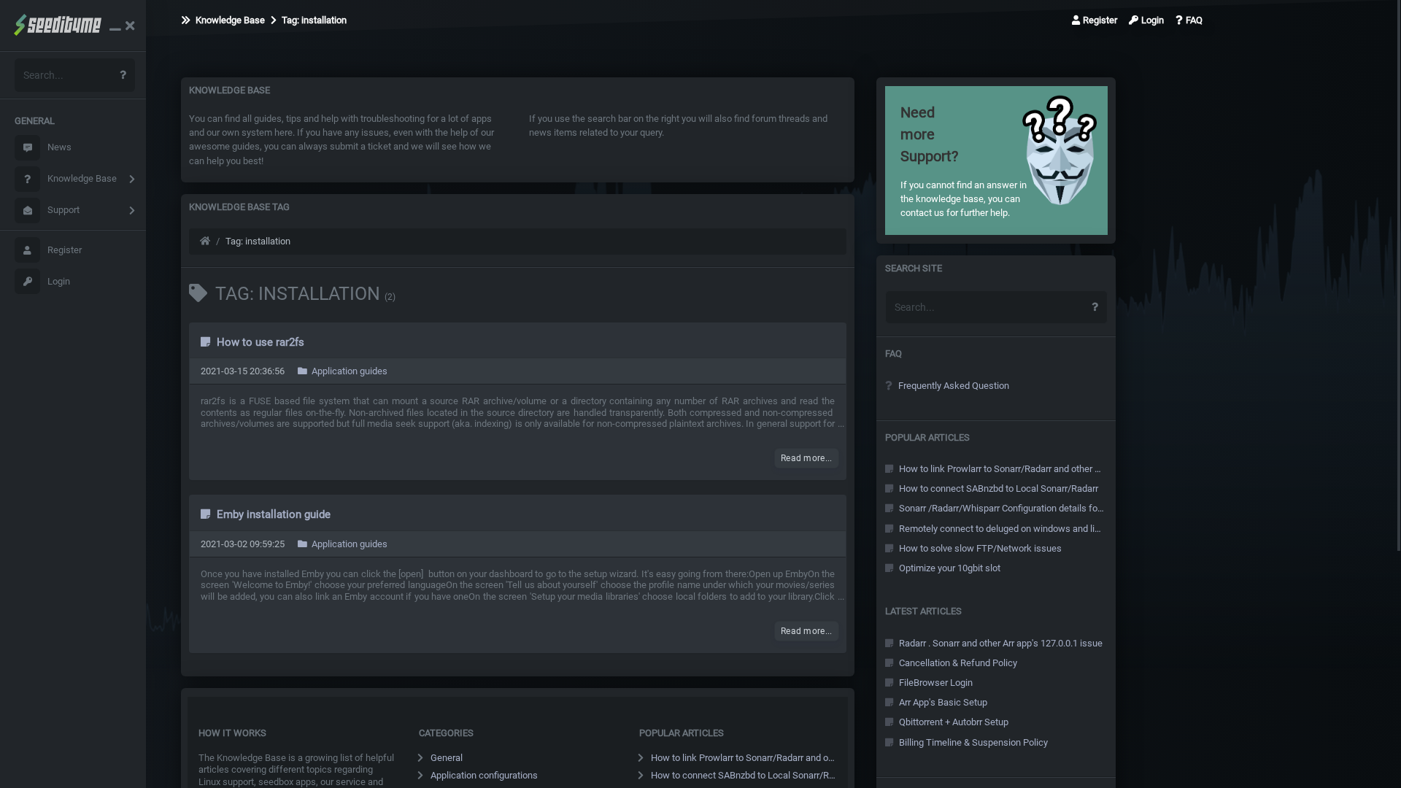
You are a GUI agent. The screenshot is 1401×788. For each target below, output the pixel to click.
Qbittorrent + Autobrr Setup (952, 721)
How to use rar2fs (259, 342)
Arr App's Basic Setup (942, 702)
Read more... (807, 458)
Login (58, 281)
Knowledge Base (82, 178)
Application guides (348, 371)
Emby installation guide (272, 514)
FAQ (1194, 20)
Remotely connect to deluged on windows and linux (1000, 528)
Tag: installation (313, 20)
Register (64, 249)
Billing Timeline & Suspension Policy (972, 742)
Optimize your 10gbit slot (948, 568)
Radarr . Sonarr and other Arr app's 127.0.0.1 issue (1000, 643)
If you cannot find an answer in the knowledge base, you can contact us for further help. (963, 161)
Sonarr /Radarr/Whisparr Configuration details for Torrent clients (1000, 508)
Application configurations (484, 775)
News (59, 147)
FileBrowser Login (935, 682)
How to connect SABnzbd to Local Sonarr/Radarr (744, 775)
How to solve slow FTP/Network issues (979, 548)
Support (63, 209)
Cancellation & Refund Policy (957, 662)
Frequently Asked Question (952, 385)
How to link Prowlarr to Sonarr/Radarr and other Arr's (744, 757)
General (447, 757)
